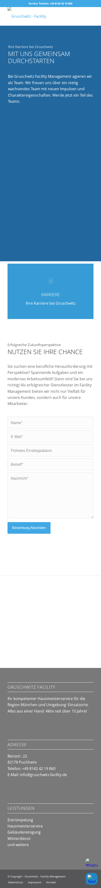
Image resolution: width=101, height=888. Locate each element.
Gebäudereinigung (24, 832)
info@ (43, 774)
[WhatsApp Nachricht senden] (91, 864)
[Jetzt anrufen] (91, 879)
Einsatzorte (78, 704)
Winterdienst (19, 838)
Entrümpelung (20, 820)
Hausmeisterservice (25, 826)
